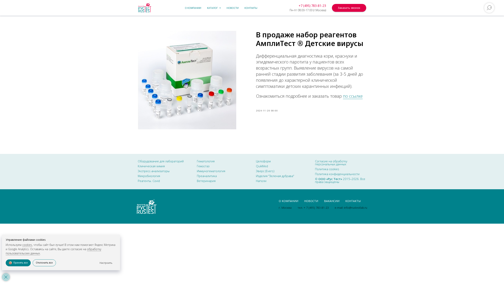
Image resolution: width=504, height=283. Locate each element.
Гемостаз (203, 166)
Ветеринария (206, 181)
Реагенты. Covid (149, 181)
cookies (27, 245)
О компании (193, 8)
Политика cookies (327, 169)
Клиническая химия (151, 166)
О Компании (288, 201)
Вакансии (331, 201)
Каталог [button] (212, 8)
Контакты (251, 8)
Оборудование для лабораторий (161, 161)
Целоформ (263, 161)
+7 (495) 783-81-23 (312, 6)
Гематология (206, 161)
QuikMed (262, 166)
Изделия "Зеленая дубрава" (275, 176)
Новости (233, 8)
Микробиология (149, 176)
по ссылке (353, 96)
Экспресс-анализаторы (154, 171)
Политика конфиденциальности (337, 174)
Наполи (261, 181)
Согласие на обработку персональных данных (331, 162)
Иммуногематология (211, 171)
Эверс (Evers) (265, 171)
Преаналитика (207, 176)
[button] (349, 8)
